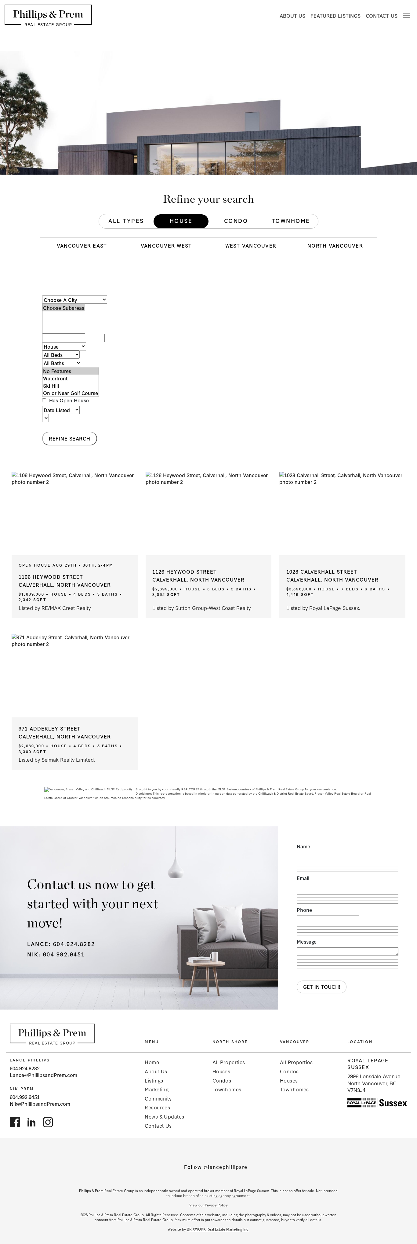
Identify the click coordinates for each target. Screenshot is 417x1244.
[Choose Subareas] (63, 307)
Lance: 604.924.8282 (61, 944)
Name (303, 846)
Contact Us (381, 15)
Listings (154, 1080)
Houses (221, 1071)
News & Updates (164, 1116)
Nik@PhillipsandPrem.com (40, 1103)
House (181, 220)
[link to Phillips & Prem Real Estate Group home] (52, 1034)
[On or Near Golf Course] (70, 393)
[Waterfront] (70, 378)
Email (303, 878)
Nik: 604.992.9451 (56, 954)
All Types (126, 220)
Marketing (157, 1089)
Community (158, 1098)
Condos (221, 1080)
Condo (236, 220)
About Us (292, 15)
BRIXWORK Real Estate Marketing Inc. (218, 1229)
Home (152, 1061)
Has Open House (68, 400)
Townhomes (226, 1089)
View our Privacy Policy (208, 1204)
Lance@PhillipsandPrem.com (43, 1074)
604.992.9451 (25, 1096)
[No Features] (70, 371)
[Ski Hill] (70, 385)
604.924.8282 (25, 1068)
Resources (157, 1107)
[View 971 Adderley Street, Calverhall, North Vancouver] (75, 675)
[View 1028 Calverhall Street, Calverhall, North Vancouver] (342, 513)
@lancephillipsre (225, 1166)
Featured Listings (335, 15)
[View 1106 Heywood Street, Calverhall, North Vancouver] (75, 513)
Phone (304, 909)
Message (307, 941)
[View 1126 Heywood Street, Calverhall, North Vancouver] (209, 513)
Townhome (291, 220)
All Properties (228, 1061)
